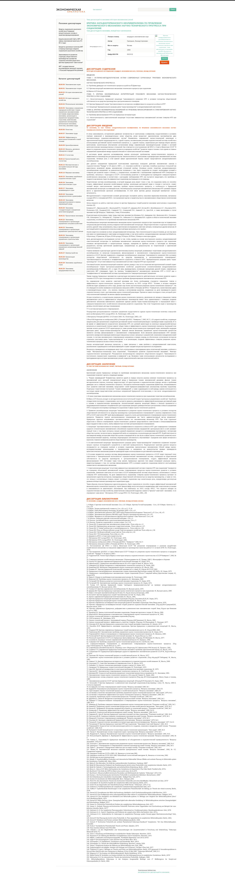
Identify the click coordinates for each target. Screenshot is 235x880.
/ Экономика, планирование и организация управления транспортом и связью (71, 229)
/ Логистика (66, 129)
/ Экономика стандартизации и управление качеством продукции (69, 210)
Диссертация (164, 55)
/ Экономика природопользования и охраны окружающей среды (70, 202)
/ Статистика (66, 155)
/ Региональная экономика (71, 104)
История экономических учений (122, 20)
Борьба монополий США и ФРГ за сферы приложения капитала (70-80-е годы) (70, 41)
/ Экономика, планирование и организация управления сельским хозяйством (70, 221)
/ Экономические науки (70, 84)
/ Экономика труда (68, 133)
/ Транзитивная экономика (71, 216)
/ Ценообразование (68, 145)
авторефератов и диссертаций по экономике (153, 872)
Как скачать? (97, 9)
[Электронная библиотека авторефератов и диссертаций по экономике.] (70, 10)
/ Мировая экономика (69, 173)
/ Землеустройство (68, 253)
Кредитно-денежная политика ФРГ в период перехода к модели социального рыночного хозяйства (71, 49)
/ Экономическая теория (70, 88)
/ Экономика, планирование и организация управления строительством (69, 237)
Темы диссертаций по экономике (98, 20)
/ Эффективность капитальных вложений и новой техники (70, 139)
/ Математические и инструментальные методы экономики (69, 167)
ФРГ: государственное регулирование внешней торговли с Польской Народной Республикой (71, 68)
